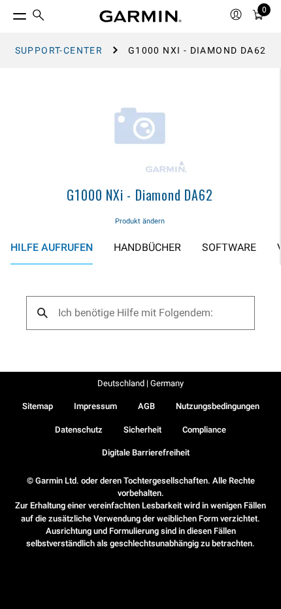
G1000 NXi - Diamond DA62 (139, 195)
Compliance (204, 430)
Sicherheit (142, 430)
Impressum (95, 406)
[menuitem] (38, 16)
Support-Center (59, 50)
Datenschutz (79, 430)
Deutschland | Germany (140, 383)
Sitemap (37, 406)
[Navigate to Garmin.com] (140, 16)
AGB (146, 406)
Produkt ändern (140, 221)
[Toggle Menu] (8, 13)
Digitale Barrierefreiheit (146, 452)
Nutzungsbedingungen (217, 406)
